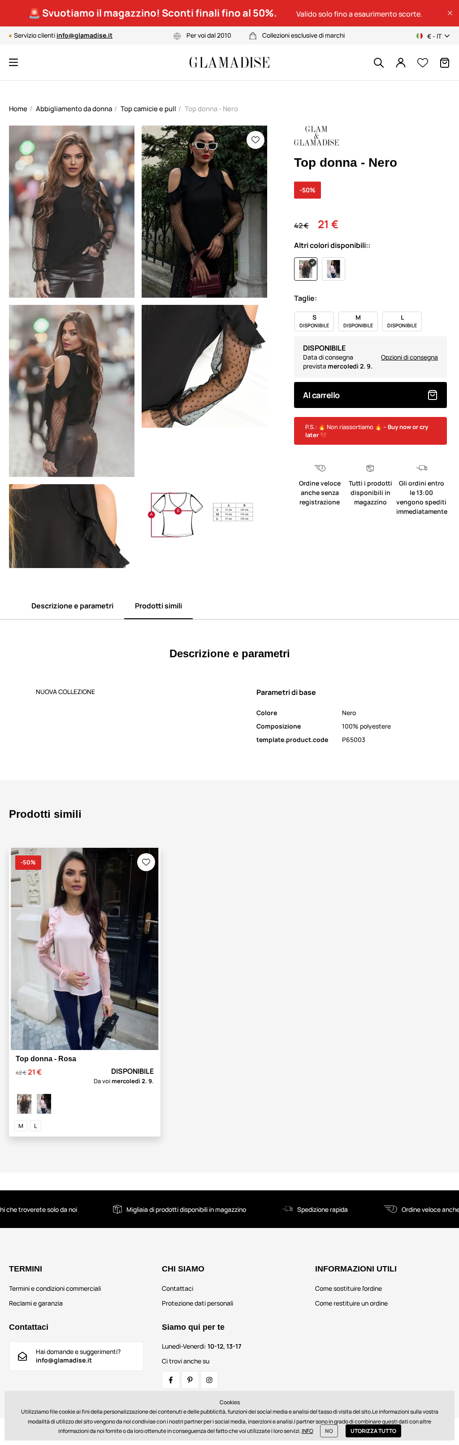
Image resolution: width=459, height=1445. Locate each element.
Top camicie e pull (148, 108)
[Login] (400, 62)
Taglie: (305, 298)
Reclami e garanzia (36, 1303)
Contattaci (177, 1288)
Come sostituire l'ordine (348, 1288)
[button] (450, 13)
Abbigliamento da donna (74, 108)
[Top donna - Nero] (24, 1104)
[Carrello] (444, 62)
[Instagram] (209, 1380)
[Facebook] (171, 1380)
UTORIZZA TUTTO (373, 1431)
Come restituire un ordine (351, 1303)
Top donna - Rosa (46, 1059)
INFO (307, 1431)
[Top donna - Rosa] (44, 1104)
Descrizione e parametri (72, 606)
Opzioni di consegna (409, 357)
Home (18, 108)
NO (329, 1431)
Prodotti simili (158, 606)
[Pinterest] (190, 1380)
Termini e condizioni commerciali (55, 1288)
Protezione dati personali (197, 1303)
